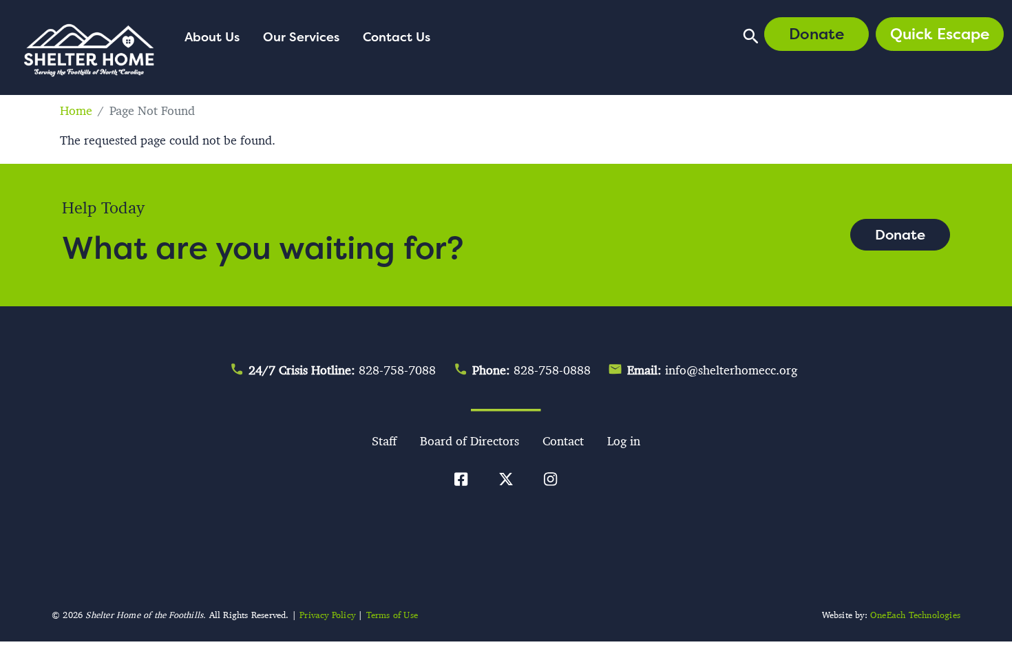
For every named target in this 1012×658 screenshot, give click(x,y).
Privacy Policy (327, 615)
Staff (384, 441)
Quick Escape (939, 33)
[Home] (89, 53)
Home (76, 111)
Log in (623, 441)
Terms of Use (392, 615)
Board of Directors (469, 441)
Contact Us (396, 36)
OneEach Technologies (915, 615)
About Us (212, 36)
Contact (563, 441)
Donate (816, 33)
